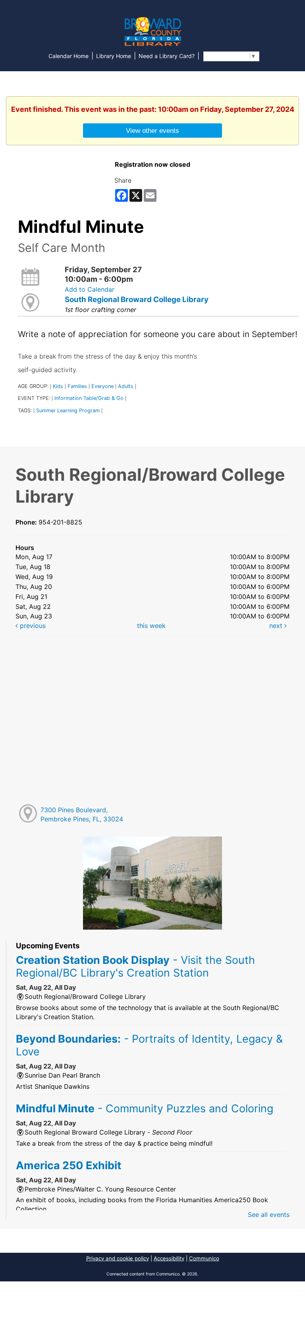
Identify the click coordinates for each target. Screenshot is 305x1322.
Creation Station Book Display (135, 966)
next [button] (276, 626)
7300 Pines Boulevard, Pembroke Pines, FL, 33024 (82, 814)
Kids (58, 386)
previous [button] (32, 626)
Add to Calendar (89, 289)
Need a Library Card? (167, 56)
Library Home (113, 56)
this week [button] (151, 626)
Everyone (102, 386)
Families (77, 386)
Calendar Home (68, 56)
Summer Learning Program (68, 410)
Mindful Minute (144, 1108)
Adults (125, 386)
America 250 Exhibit (68, 1165)
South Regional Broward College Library (136, 299)
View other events (152, 131)
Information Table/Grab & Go (89, 398)
